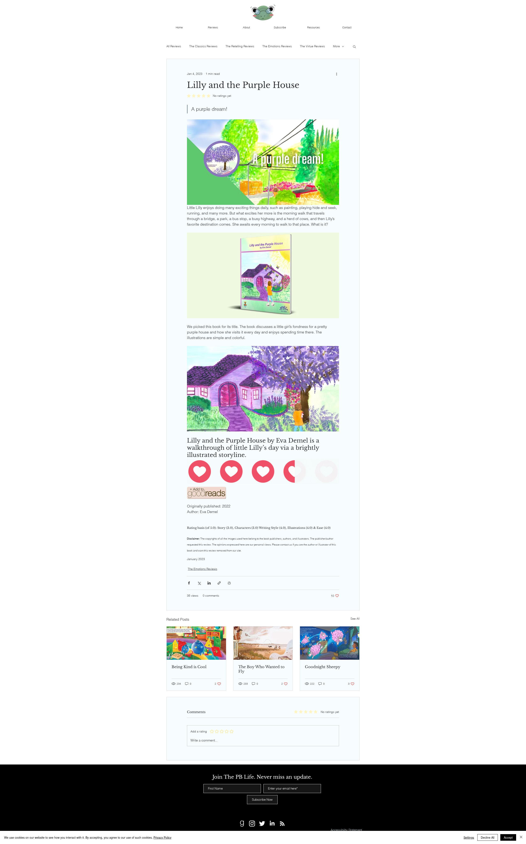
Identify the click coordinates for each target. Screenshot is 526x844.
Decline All (487, 837)
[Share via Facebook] (189, 583)
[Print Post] (229, 583)
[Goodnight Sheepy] (329, 643)
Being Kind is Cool (189, 667)
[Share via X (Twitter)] (199, 583)
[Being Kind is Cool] (196, 643)
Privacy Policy (162, 837)
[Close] (521, 837)
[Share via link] (219, 583)
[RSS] (282, 824)
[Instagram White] (252, 824)
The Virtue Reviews (312, 46)
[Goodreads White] (242, 824)
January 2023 (196, 559)
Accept (508, 837)
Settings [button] (469, 837)
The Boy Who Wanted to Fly (261, 669)
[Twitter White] (262, 824)
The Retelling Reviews (240, 46)
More (336, 46)
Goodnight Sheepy (322, 667)
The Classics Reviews (203, 46)
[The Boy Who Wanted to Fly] (263, 643)
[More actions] (336, 73)
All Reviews (173, 46)
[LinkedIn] (272, 824)
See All (355, 618)
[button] (354, 46)
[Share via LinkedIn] (209, 583)
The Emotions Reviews (277, 46)
